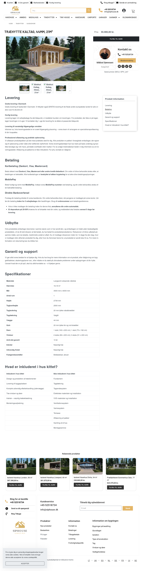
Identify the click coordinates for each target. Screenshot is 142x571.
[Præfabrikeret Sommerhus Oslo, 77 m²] (121, 466)
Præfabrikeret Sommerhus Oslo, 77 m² (121, 478)
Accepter (25, 563)
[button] (15, 485)
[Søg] (88, 10)
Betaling (108, 109)
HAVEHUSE (9, 17)
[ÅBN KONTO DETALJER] (124, 10)
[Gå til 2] (37, 88)
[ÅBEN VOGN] (133, 10)
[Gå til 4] (61, 88)
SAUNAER (113, 17)
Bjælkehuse (31, 23)
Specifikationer (111, 121)
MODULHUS (33, 17)
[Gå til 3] (49, 88)
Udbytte (108, 113)
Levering (108, 105)
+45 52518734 (17, 502)
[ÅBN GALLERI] (45, 58)
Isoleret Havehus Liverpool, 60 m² (53, 477)
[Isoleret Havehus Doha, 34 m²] (88, 466)
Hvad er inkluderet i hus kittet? (117, 125)
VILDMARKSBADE (129, 17)
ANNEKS (23, 17)
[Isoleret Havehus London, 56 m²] (21, 466)
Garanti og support (112, 117)
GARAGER (103, 17)
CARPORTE (92, 17)
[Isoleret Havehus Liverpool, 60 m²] (54, 466)
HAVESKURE (80, 17)
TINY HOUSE (65, 17)
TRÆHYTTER (49, 17)
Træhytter (20, 23)
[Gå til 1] (24, 88)
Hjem (11, 23)
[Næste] (70, 91)
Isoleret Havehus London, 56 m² (19, 477)
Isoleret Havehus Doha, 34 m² (85, 477)
